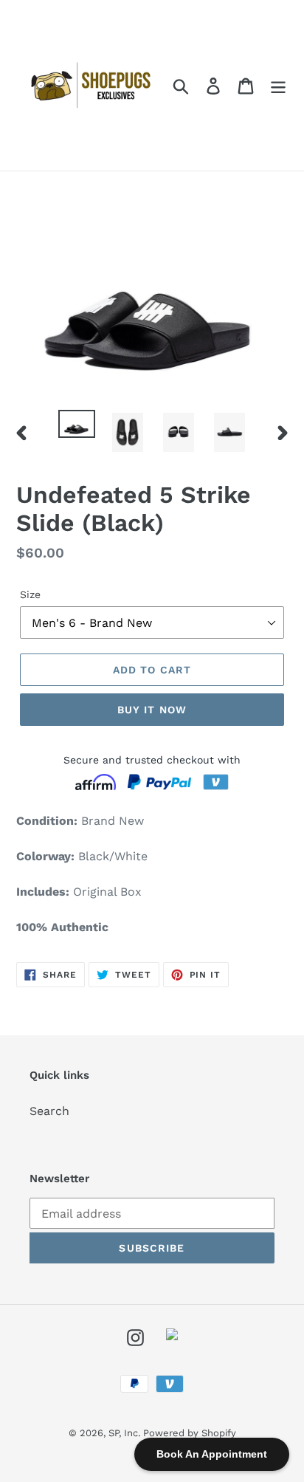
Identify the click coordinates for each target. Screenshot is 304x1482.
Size (30, 594)
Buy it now (152, 710)
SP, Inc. (125, 1432)
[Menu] (278, 85)
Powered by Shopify (189, 1432)
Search (49, 1111)
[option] (77, 426)
